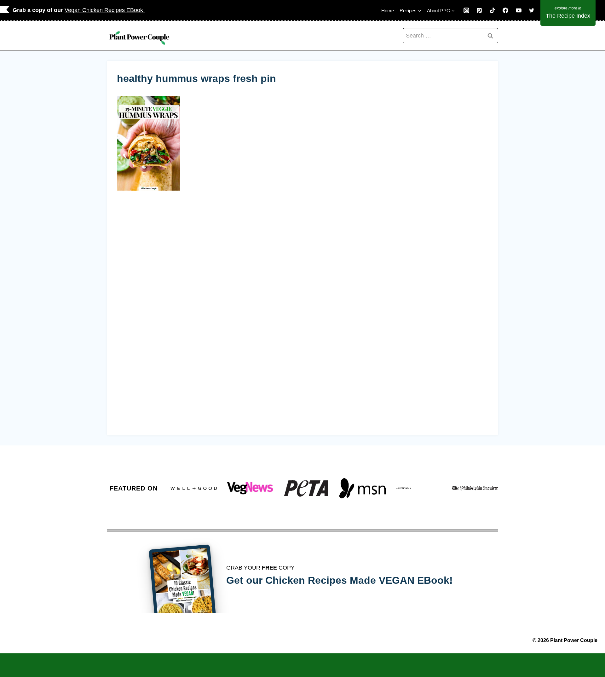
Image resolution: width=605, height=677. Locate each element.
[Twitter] (531, 10)
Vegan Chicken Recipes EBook (105, 10)
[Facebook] (505, 10)
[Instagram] (466, 10)
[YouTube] (518, 10)
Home (387, 10)
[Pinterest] (479, 10)
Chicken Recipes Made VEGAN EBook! (359, 580)
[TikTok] (492, 10)
